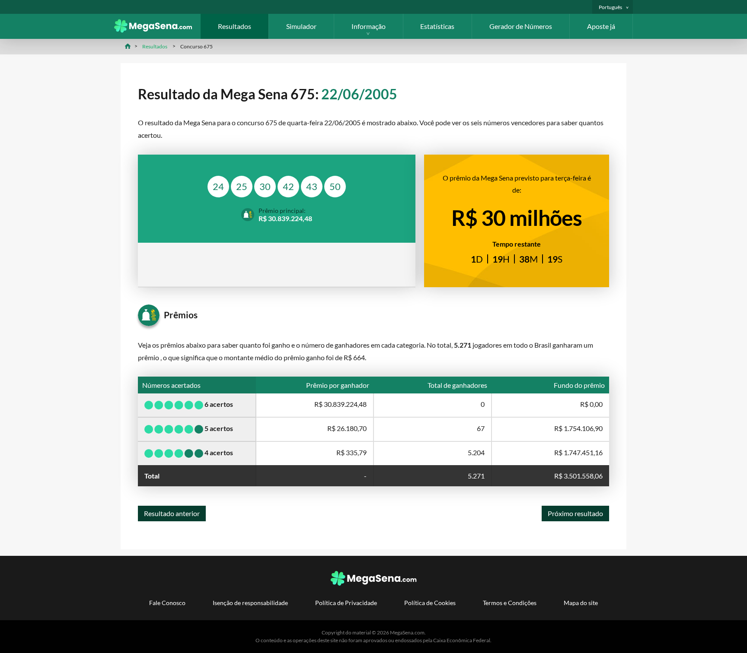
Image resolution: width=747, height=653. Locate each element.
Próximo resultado (575, 513)
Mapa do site (581, 602)
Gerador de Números (520, 26)
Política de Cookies (430, 602)
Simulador (301, 26)
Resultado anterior (172, 513)
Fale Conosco (167, 602)
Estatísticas (437, 26)
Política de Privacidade (346, 602)
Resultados (234, 26)
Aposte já (601, 26)
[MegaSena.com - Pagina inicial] (157, 30)
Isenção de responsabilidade (250, 602)
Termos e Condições (509, 602)
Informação (368, 26)
